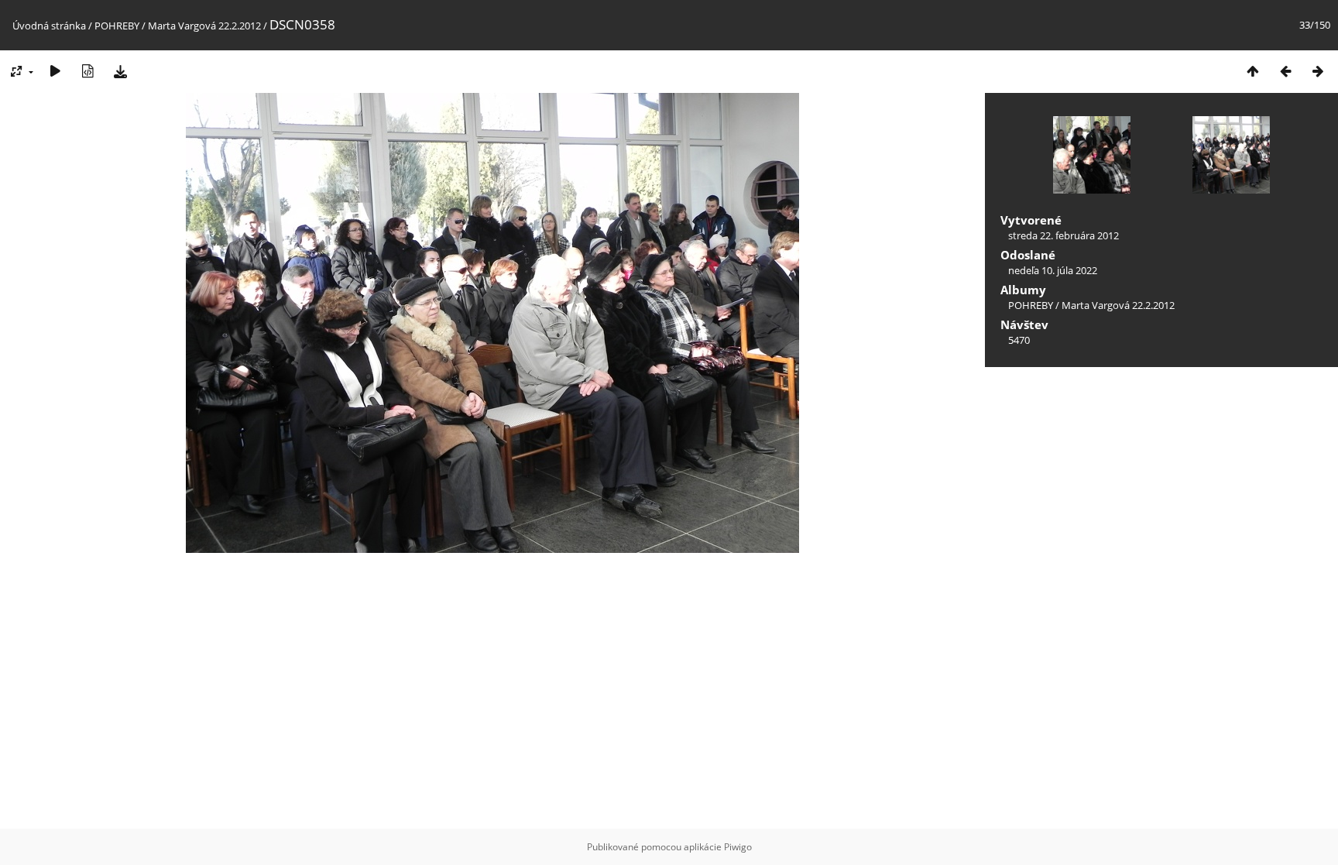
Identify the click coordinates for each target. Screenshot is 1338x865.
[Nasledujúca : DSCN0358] (1318, 71)
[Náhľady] (1253, 71)
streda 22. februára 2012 (1063, 235)
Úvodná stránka (49, 26)
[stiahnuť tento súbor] (120, 71)
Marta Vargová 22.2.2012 (204, 26)
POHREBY (116, 26)
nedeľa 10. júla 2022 (1052, 270)
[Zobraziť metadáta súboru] (87, 71)
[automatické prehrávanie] (55, 71)
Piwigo (738, 846)
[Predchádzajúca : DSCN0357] (1285, 71)
